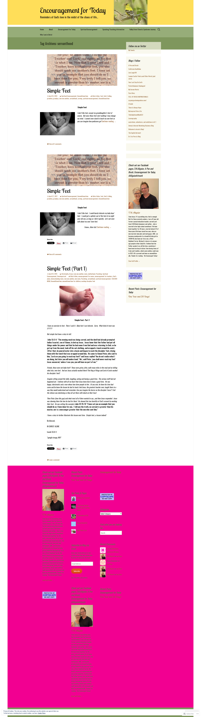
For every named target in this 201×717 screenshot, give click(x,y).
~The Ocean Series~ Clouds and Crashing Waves (83, 507)
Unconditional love (82, 96)
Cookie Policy (41, 713)
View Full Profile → (134, 261)
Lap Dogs (119, 556)
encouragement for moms (86, 276)
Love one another (64, 98)
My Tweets (131, 50)
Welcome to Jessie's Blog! (136, 129)
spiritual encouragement (90, 98)
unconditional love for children (71, 281)
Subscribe (77, 571)
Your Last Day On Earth (135, 82)
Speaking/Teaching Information (113, 29)
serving (80, 98)
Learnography (132, 118)
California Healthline (134, 69)
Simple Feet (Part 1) (67, 268)
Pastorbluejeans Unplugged (136, 86)
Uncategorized (61, 276)
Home (42, 29)
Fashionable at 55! (82, 515)
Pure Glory (131, 93)
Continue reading (109, 121)
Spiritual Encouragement (88, 29)
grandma (49, 98)
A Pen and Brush (133, 65)
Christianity (65, 274)
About (51, 29)
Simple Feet (58, 90)
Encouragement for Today (66, 29)
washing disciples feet (88, 281)
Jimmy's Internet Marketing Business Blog (141, 125)
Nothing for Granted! (83, 498)
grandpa (55, 98)
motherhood (91, 274)
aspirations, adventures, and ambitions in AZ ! (142, 122)
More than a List (82, 530)
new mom (77, 278)
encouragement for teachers (103, 276)
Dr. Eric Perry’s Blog (134, 136)
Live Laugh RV (132, 72)
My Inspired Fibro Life (135, 111)
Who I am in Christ (46, 34)
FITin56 (130, 104)
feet (101, 96)
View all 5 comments (55, 254)
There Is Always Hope (134, 107)
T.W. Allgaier (134, 212)
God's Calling (108, 96)
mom (85, 274)
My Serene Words (133, 89)
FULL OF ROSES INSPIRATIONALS (138, 96)
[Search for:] (159, 29)
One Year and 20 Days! (139, 296)
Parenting (99, 274)
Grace (71, 274)
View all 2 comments (55, 144)
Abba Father (96, 96)
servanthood (73, 98)
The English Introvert (134, 133)
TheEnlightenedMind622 (135, 114)
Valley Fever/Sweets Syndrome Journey (142, 29)
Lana (108, 548)
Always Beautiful (82, 523)
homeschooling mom (57, 278)
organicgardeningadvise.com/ (137, 100)
